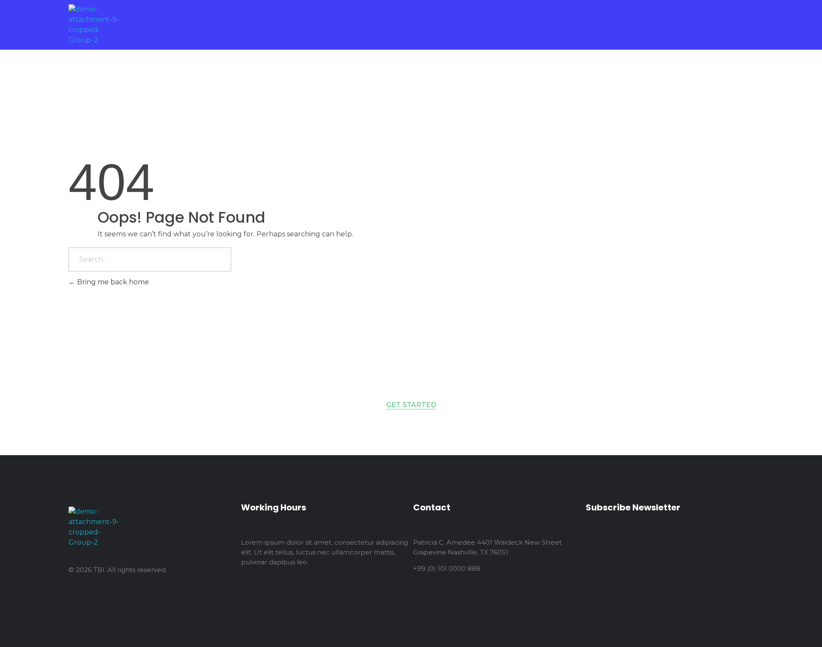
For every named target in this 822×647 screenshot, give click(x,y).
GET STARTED (411, 405)
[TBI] (95, 24)
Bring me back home (112, 282)
